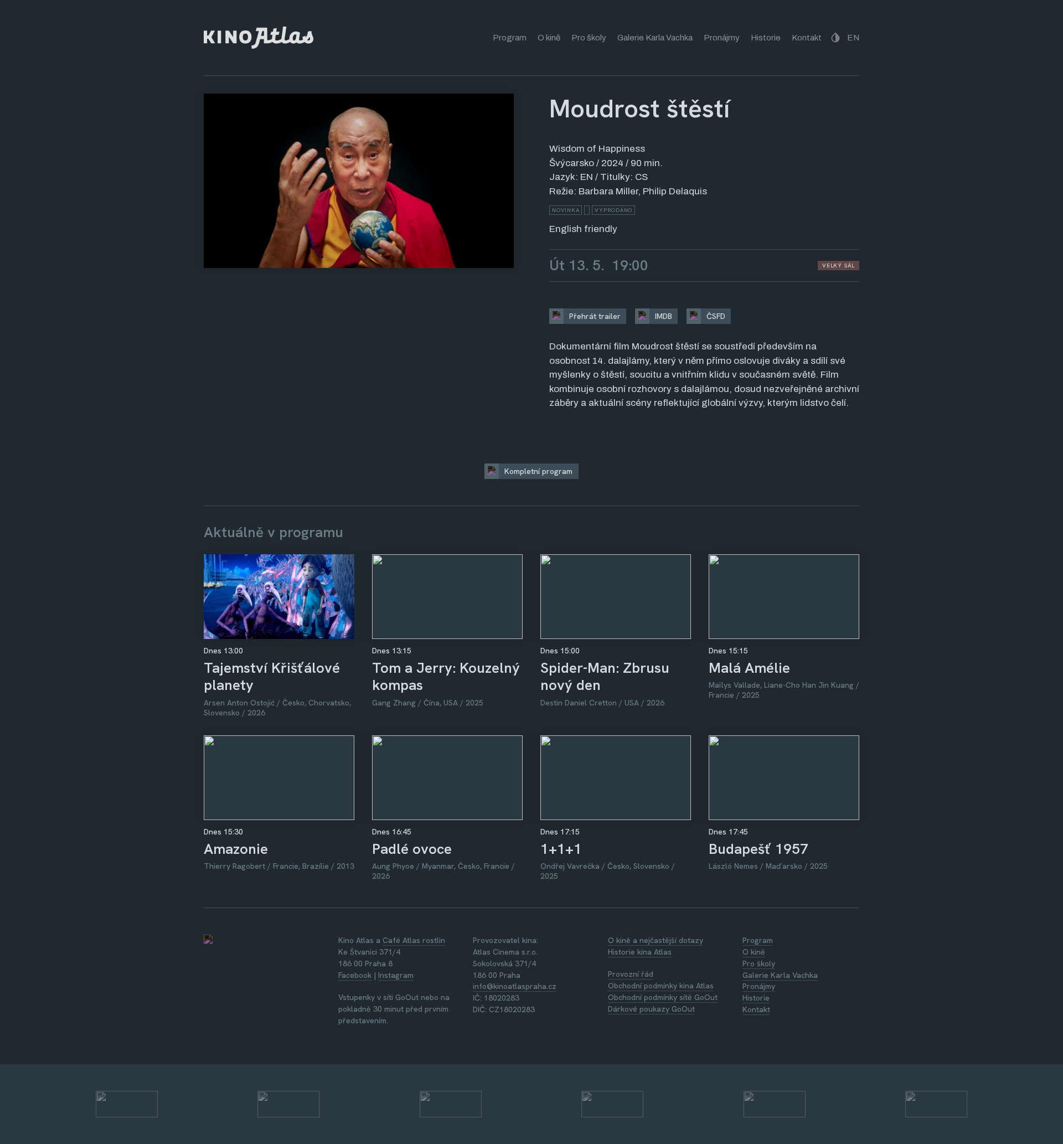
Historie (766, 37)
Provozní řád (630, 974)
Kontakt (807, 37)
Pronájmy (722, 37)
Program (510, 37)
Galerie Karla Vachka (655, 37)
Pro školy (588, 37)
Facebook (354, 975)
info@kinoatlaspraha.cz (514, 986)
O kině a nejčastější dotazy (655, 940)
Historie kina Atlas (640, 952)
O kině (549, 37)
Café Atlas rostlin (414, 940)
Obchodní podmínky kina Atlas (661, 986)
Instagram (396, 975)
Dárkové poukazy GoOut (651, 1009)
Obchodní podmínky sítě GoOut (663, 997)
